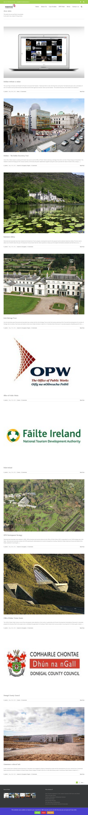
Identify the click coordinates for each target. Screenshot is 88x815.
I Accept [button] (37, 812)
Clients (18, 400)
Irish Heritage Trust (10, 318)
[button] (81, 6)
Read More (82, 91)
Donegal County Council (12, 695)
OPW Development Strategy (13, 535)
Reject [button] (43, 812)
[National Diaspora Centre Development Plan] (22, 795)
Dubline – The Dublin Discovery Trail (16, 156)
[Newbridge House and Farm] (17, 795)
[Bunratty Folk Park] (27, 795)
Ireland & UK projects (21, 165)
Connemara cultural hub (12, 764)
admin (6, 91)
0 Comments (23, 91)
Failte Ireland (8, 468)
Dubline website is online (12, 82)
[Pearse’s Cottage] (33, 795)
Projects (28, 165)
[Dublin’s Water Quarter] (11, 795)
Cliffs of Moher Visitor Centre (13, 618)
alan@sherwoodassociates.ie (23, 2)
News (18, 91)
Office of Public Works (11, 395)
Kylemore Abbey (9, 237)
